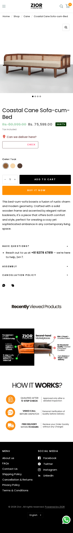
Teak (5, 165)
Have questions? (15, 246)
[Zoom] (65, 27)
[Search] (61, 6)
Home (6, 16)
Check (31, 145)
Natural (12, 165)
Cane (27, 16)
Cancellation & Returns (17, 479)
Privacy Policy (11, 485)
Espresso (19, 165)
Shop (17, 16)
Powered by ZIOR (55, 506)
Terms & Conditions (15, 490)
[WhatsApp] (4, 285)
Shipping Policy (12, 474)
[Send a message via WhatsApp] (66, 520)
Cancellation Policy (19, 275)
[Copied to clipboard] (13, 285)
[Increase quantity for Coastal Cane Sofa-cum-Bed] (15, 179)
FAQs (5, 463)
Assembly (9, 266)
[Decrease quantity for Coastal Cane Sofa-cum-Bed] (5, 179)
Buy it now (36, 190)
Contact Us (10, 469)
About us (8, 458)
